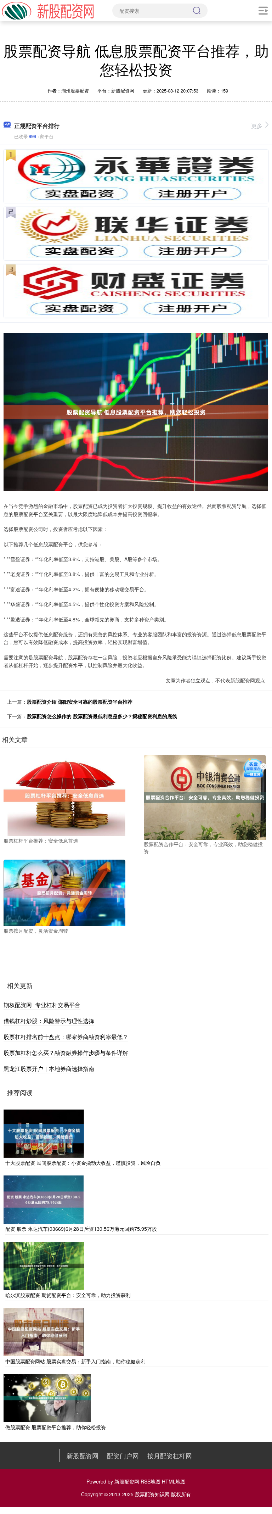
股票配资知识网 (152, 1494)
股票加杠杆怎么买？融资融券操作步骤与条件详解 (66, 1053)
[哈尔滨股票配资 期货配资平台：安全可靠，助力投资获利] (44, 1265)
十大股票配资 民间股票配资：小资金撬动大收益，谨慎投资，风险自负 (82, 1162)
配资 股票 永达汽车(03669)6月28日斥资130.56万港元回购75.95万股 (81, 1228)
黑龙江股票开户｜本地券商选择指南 (49, 1069)
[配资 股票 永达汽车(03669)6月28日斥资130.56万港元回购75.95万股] (44, 1198)
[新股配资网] (48, 9)
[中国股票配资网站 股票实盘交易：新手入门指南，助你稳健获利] (44, 1331)
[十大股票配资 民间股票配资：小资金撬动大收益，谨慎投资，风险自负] (44, 1132)
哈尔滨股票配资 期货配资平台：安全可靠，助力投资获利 (68, 1294)
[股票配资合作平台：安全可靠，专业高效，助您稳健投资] (205, 796)
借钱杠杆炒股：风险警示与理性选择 (49, 1021)
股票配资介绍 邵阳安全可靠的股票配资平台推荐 (79, 701)
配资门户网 (123, 1455)
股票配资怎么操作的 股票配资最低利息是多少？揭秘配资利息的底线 (102, 716)
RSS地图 (150, 1481)
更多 (256, 126)
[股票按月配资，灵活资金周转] (64, 892)
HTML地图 (174, 1481)
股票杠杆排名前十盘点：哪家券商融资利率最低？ (66, 1037)
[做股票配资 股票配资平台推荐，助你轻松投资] (47, 1397)
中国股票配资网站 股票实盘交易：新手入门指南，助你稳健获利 (75, 1361)
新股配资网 (82, 1455)
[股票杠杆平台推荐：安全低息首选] (64, 794)
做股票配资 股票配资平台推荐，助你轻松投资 (55, 1427)
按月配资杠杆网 (169, 1455)
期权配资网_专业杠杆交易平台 (42, 1005)
